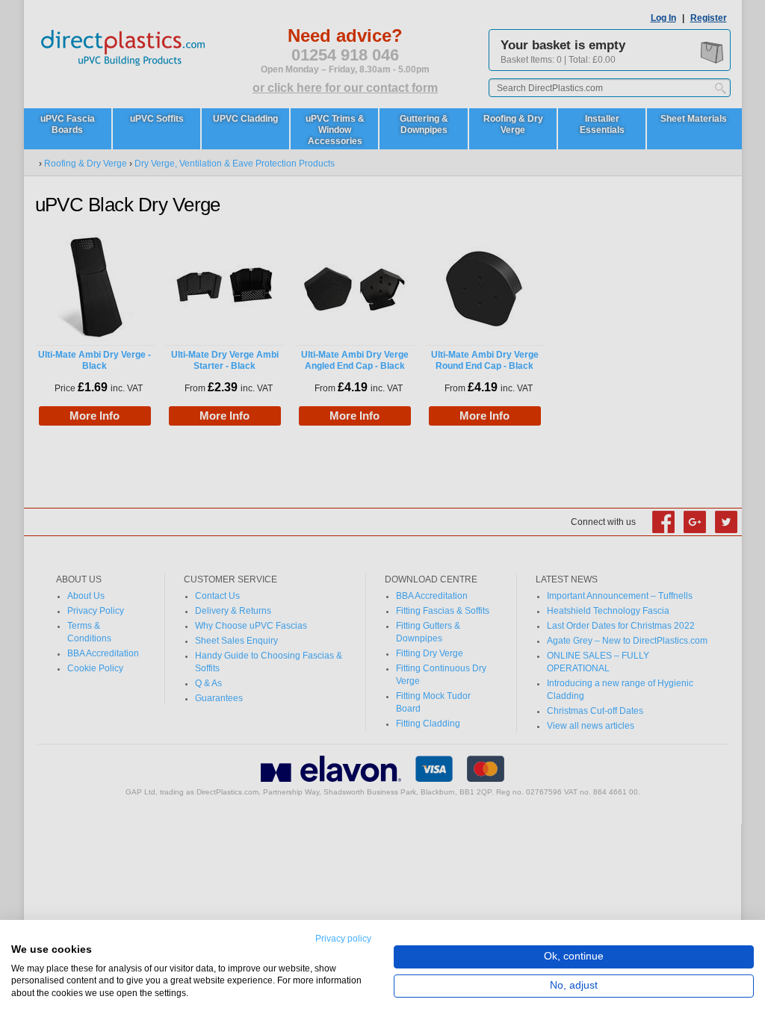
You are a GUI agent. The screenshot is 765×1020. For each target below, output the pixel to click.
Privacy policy (343, 938)
